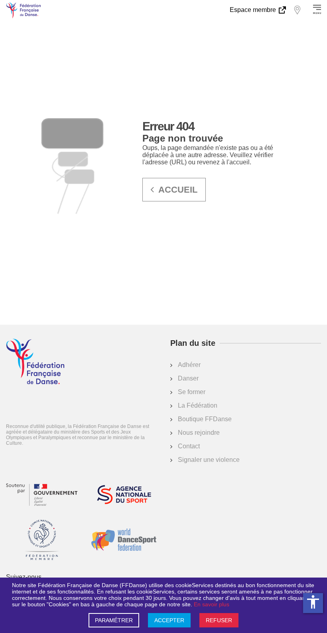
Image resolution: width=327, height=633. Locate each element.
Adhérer (189, 364)
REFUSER (219, 620)
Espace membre (254, 9)
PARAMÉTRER (114, 620)
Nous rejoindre (199, 432)
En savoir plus (211, 604)
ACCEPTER (169, 620)
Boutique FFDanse (205, 419)
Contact (189, 446)
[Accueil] (35, 362)
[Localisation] (297, 10)
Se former (191, 391)
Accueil (177, 190)
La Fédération (197, 405)
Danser (188, 378)
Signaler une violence (209, 459)
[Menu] (317, 10)
